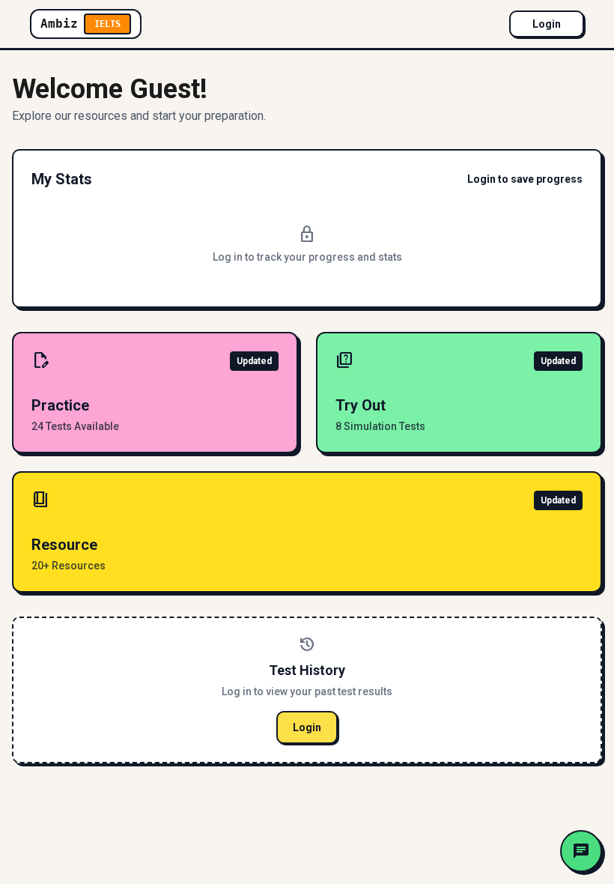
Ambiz (80, 23)
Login (546, 24)
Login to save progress (525, 179)
